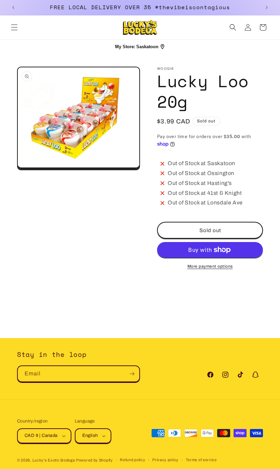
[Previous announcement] (13, 7)
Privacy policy (165, 460)
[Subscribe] (131, 373)
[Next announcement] (266, 7)
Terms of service (201, 460)
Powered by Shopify (94, 460)
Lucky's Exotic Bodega (53, 460)
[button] (14, 27)
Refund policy (132, 460)
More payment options (210, 266)
